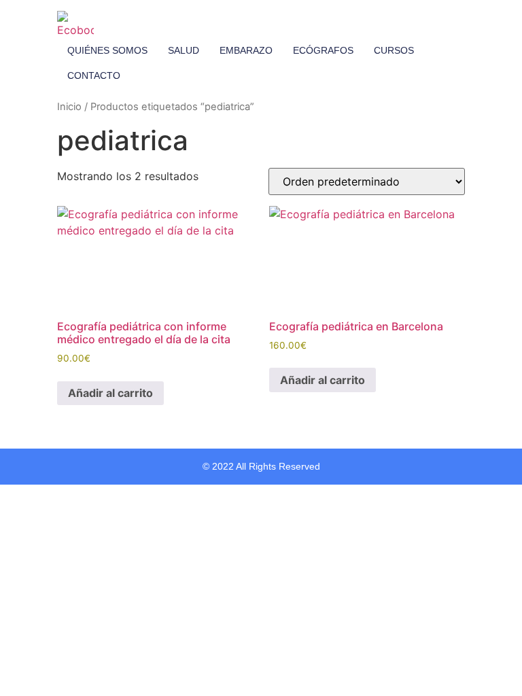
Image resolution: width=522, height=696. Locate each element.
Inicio (69, 107)
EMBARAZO (246, 50)
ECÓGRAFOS (323, 50)
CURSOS (394, 50)
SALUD (183, 50)
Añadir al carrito (110, 393)
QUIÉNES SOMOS (107, 50)
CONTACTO (93, 75)
